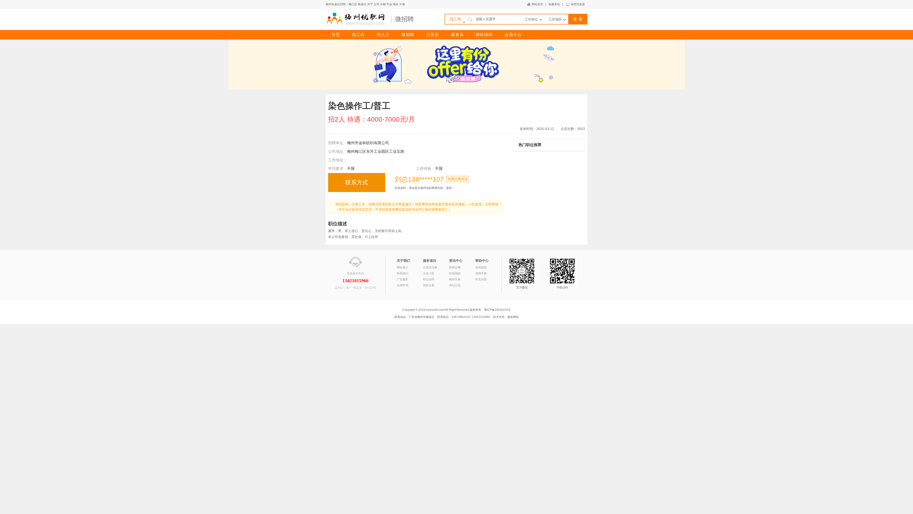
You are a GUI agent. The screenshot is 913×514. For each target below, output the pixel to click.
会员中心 (513, 35)
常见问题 (481, 279)
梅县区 (362, 4)
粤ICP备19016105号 (497, 309)
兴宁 (370, 4)
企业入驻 (428, 273)
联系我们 (402, 273)
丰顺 (383, 4)
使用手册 (481, 273)
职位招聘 (428, 279)
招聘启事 (455, 267)
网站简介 (402, 267)
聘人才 (383, 35)
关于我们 (403, 260)
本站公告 (455, 285)
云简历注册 (430, 267)
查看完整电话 (458, 179)
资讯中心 (455, 260)
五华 (376, 4)
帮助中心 (482, 260)
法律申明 (402, 285)
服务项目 (429, 260)
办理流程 (481, 267)
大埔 (402, 4)
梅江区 (353, 4)
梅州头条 (455, 279)
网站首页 (537, 4)
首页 (336, 35)
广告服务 (402, 279)
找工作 (358, 35)
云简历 (432, 35)
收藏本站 (554, 4)
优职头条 (428, 285)
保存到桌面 (578, 4)
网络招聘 (484, 35)
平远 (389, 4)
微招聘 (408, 35)
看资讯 (457, 35)
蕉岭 (395, 4)
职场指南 (455, 273)
